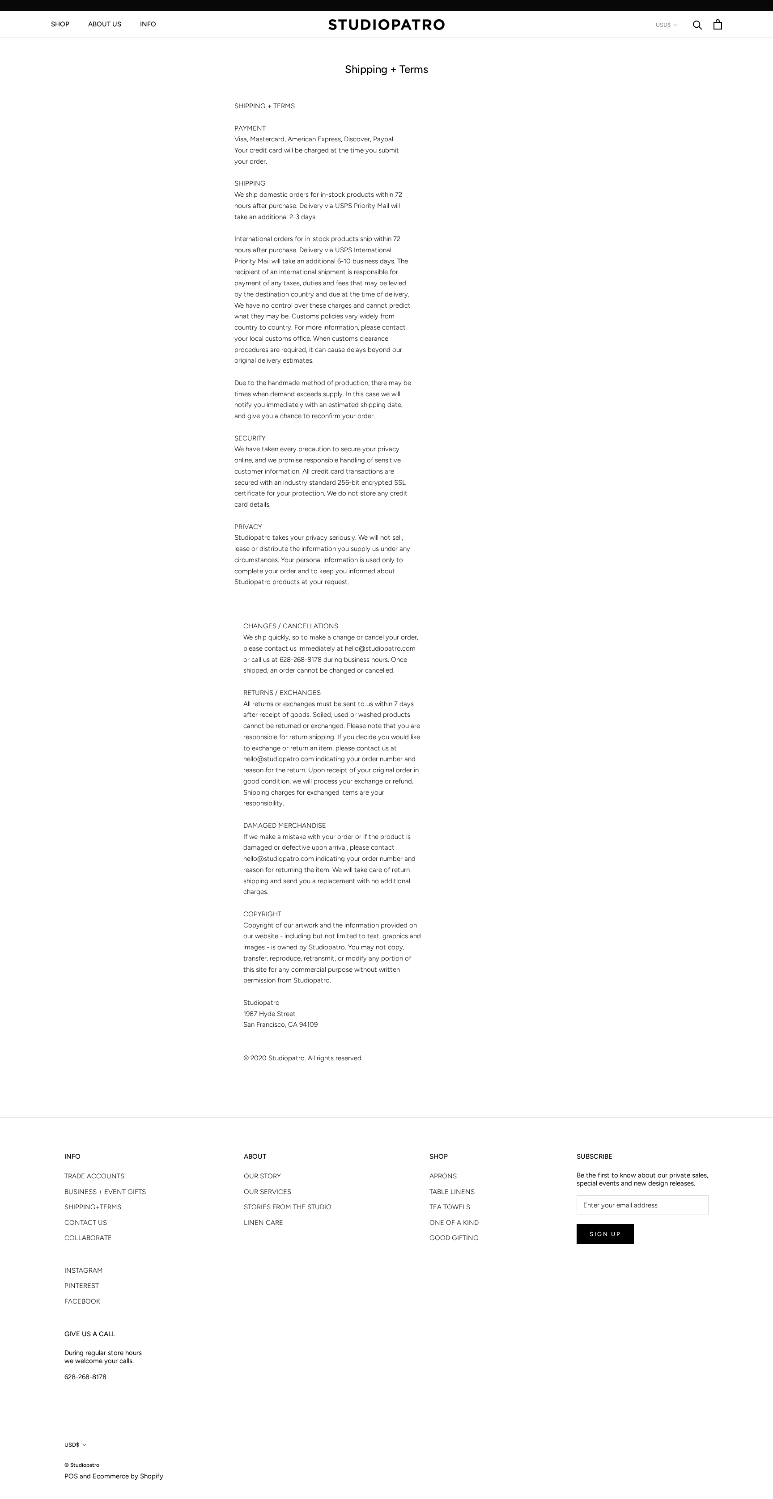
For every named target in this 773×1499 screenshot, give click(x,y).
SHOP (60, 24)
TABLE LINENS (452, 1192)
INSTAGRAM (83, 1270)
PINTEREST (81, 1286)
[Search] (697, 24)
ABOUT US (104, 24)
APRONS (443, 1176)
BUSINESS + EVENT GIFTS (105, 1192)
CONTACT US (85, 1223)
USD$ (663, 24)
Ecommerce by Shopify (128, 1476)
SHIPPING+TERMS (92, 1207)
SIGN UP (605, 1234)
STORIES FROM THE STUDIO (287, 1207)
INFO (148, 24)
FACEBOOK (82, 1301)
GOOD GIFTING (454, 1238)
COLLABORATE (88, 1238)
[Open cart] (718, 24)
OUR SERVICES (267, 1192)
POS (71, 1476)
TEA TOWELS (449, 1207)
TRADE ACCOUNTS (94, 1176)
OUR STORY (262, 1176)
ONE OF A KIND (454, 1223)
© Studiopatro (81, 1465)
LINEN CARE (263, 1223)
